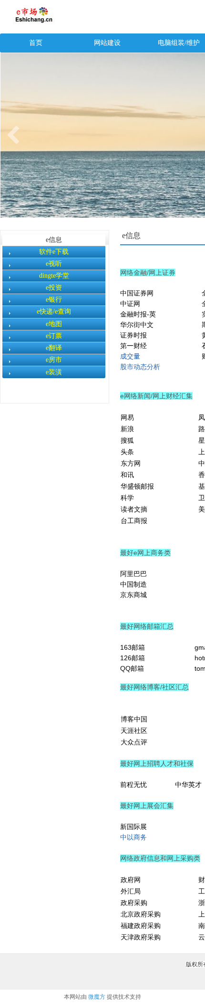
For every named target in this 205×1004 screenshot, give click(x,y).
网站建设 (107, 42)
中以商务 (133, 837)
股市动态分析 (140, 367)
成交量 (130, 356)
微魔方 (96, 996)
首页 (35, 42)
